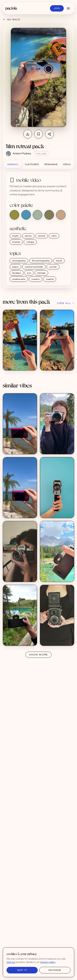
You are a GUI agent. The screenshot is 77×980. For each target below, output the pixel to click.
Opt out (11, 962)
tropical (16, 242)
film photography (41, 260)
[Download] (27, 134)
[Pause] (16, 121)
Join (57, 8)
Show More (38, 654)
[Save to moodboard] (38, 134)
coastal (50, 279)
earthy (28, 236)
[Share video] (49, 134)
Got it (22, 970)
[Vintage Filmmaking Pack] (20, 551)
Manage (55, 970)
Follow (41, 154)
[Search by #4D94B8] (26, 215)
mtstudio (49, 513)
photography (19, 260)
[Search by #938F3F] (14, 215)
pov (29, 273)
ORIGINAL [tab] (13, 164)
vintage (30, 242)
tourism (35, 279)
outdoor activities (34, 267)
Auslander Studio (16, 576)
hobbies (41, 273)
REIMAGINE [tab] (51, 164)
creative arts (18, 279)
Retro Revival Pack (55, 510)
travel (59, 260)
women (53, 267)
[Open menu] (68, 8)
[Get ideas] (32, 337)
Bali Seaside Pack (17, 446)
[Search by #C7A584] (61, 215)
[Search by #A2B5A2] (37, 215)
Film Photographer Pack (57, 446)
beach (15, 267)
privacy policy (47, 962)
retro (53, 236)
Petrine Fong (14, 449)
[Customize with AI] (32, 329)
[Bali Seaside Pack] (20, 423)
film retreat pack (25, 146)
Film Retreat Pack (17, 362)
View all (64, 303)
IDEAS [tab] (67, 164)
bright (15, 236)
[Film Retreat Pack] (20, 340)
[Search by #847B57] (49, 215)
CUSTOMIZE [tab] (32, 164)
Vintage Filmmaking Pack (21, 573)
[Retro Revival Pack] (57, 487)
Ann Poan (49, 449)
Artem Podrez (22, 153)
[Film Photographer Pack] (57, 423)
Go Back (13, 19)
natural (41, 236)
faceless (16, 273)
